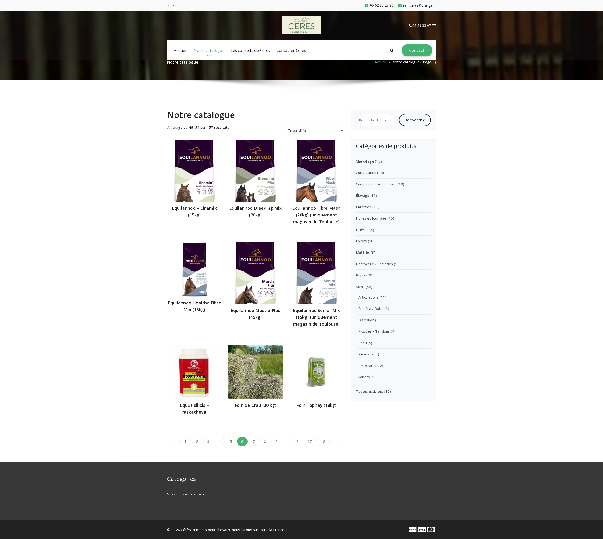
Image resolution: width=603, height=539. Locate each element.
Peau (362, 342)
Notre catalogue (209, 50)
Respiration (367, 365)
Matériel (363, 252)
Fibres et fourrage (371, 218)
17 (310, 441)
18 (323, 441)
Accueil (180, 50)
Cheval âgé (365, 161)
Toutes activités (369, 391)
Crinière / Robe (370, 308)
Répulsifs (366, 354)
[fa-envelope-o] (174, 5)
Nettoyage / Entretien (374, 263)
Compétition (366, 172)
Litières (362, 229)
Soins (360, 286)
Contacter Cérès (291, 50)
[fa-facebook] (168, 5)
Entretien (363, 206)
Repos (361, 275)
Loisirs (361, 241)
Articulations (368, 297)
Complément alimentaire (376, 184)
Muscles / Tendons (374, 331)
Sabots (364, 377)
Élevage (362, 195)
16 (296, 441)
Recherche (415, 120)
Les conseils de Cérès (250, 50)
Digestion (366, 320)
